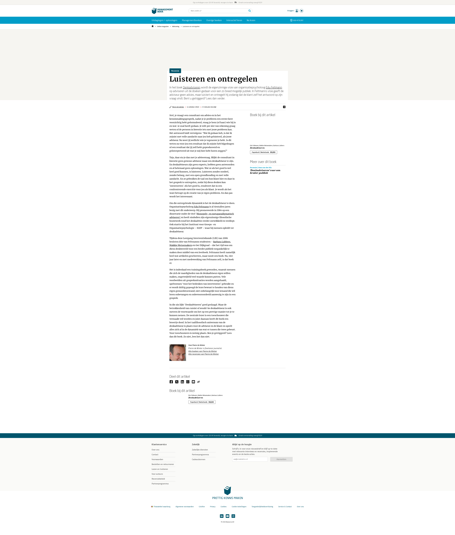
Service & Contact (285, 507)
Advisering (175, 26)
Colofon (202, 507)
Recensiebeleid (158, 479)
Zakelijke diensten (200, 450)
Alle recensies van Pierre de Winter (203, 354)
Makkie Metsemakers (180, 245)
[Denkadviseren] (258, 130)
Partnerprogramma (160, 484)
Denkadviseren (191, 87)
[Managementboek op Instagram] (233, 516)
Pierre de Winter (178, 107)
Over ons (155, 450)
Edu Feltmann (274, 87)
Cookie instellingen (239, 507)
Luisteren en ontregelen (191, 26)
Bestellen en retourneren (163, 464)
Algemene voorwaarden (185, 507)
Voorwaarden (157, 459)
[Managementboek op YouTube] (227, 516)
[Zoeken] (250, 10)
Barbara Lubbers (221, 241)
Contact (155, 454)
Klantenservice (159, 444)
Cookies (224, 507)
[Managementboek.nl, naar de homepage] (162, 13)
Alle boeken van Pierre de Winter (202, 351)
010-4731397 (298, 20)
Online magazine (163, 26)
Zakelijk (196, 444)
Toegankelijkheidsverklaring (262, 507)
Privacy (212, 507)
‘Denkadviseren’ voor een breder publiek (265, 171)
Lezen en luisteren (160, 469)
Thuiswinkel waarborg (162, 507)
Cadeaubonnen (198, 459)
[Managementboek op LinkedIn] (221, 516)
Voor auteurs (157, 474)
